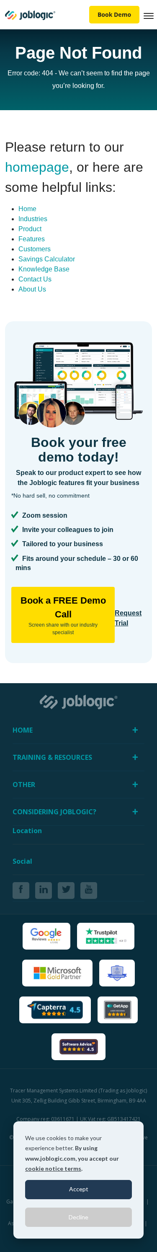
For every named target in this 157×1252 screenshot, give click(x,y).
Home (27, 208)
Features (31, 239)
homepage (37, 167)
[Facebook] (21, 890)
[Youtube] (88, 890)
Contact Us (34, 279)
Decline (78, 1217)
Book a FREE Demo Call (63, 615)
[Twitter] (66, 890)
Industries (32, 218)
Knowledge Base (43, 269)
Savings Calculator (46, 259)
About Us (32, 289)
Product (29, 228)
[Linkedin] (43, 890)
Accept (78, 1189)
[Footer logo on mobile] (78, 701)
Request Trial (128, 618)
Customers (34, 249)
